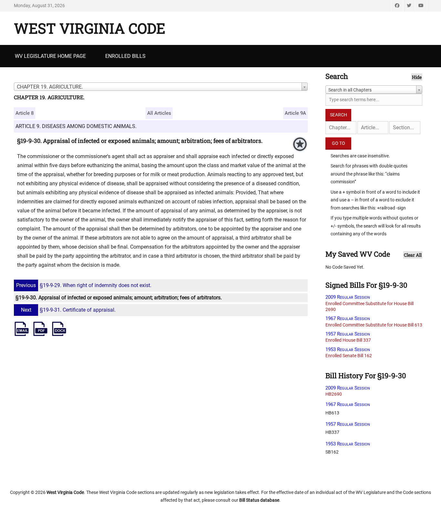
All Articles (159, 113)
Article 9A (295, 113)
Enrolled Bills (125, 56)
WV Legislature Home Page (50, 56)
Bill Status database (259, 500)
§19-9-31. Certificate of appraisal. (68, 310)
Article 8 (24, 113)
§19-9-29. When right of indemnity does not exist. (83, 285)
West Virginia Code (89, 28)
